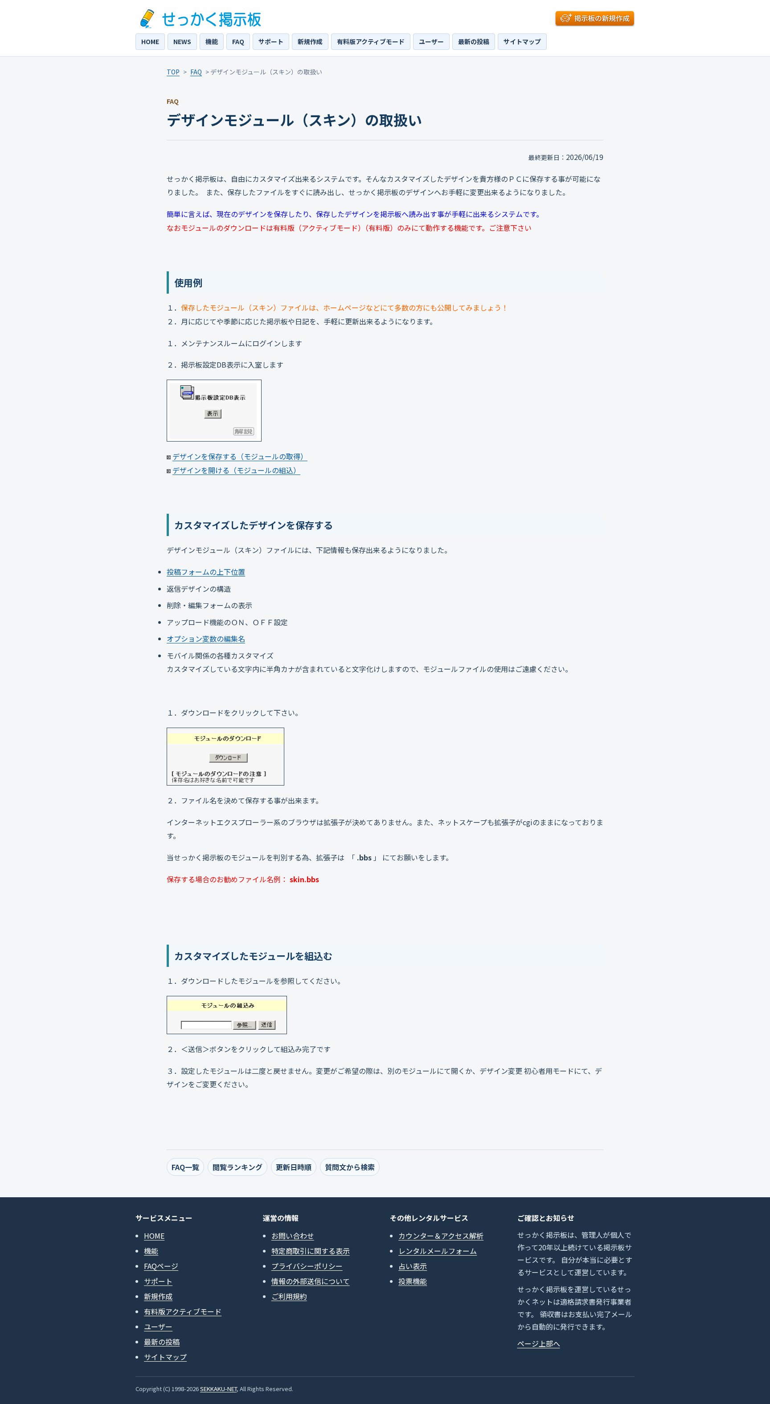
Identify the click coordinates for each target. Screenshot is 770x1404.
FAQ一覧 (185, 1167)
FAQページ (161, 1266)
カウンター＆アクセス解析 (440, 1235)
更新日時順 (293, 1167)
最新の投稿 (473, 41)
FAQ (238, 41)
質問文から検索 (350, 1167)
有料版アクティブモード (371, 41)
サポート (270, 41)
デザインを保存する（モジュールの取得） (239, 456)
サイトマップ (522, 41)
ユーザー (431, 41)
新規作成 (310, 41)
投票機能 (412, 1281)
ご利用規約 (289, 1296)
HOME (150, 41)
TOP (173, 71)
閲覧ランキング (237, 1167)
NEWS (182, 41)
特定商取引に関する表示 (310, 1250)
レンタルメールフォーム (437, 1250)
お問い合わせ (292, 1235)
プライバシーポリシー (307, 1266)
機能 (211, 41)
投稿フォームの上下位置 (206, 571)
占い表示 (412, 1266)
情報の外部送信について (310, 1281)
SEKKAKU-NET (218, 1388)
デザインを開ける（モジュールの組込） (236, 470)
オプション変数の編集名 (206, 638)
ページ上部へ (538, 1343)
